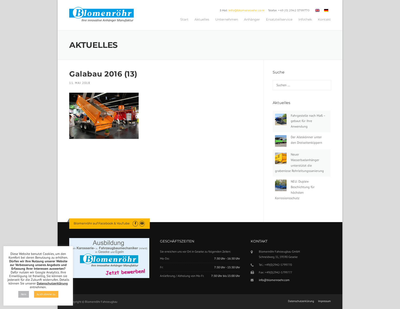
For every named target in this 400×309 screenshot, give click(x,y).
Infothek (305, 19)
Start (184, 19)
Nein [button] (23, 294)
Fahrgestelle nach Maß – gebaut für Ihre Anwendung (308, 121)
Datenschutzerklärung (301, 301)
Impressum (324, 301)
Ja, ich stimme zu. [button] (46, 294)
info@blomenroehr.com (246, 10)
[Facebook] (135, 223)
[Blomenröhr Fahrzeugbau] (104, 14)
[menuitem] (317, 10)
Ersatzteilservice (279, 19)
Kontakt (324, 19)
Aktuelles (201, 19)
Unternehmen (226, 19)
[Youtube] (142, 223)
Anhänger (252, 19)
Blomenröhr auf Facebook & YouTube (102, 223)
